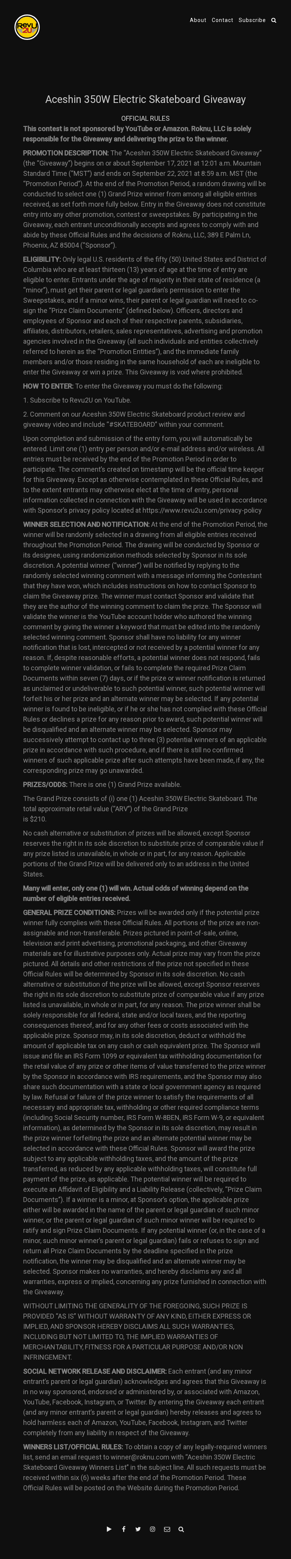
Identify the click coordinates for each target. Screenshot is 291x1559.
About (198, 20)
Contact (222, 20)
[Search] (274, 20)
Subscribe (252, 20)
